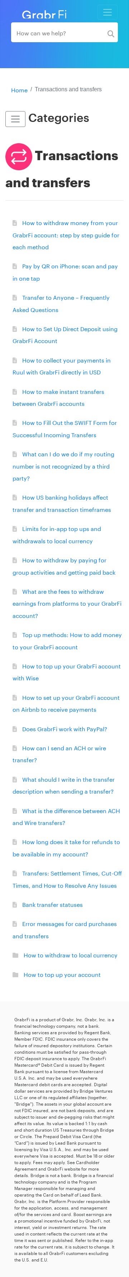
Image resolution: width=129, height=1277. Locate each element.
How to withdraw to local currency (71, 954)
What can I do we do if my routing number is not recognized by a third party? (63, 465)
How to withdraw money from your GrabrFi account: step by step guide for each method (66, 234)
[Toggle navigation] (107, 12)
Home (19, 89)
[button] (15, 119)
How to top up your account (62, 973)
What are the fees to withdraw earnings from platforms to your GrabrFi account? (67, 602)
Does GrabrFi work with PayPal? (64, 728)
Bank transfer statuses (52, 903)
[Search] (111, 32)
